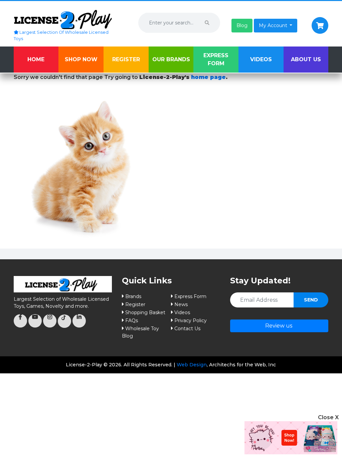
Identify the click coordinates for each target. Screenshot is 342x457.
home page (208, 77)
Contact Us (187, 329)
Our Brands (171, 59)
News (181, 304)
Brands (133, 296)
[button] (241, 25)
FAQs (131, 320)
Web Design (192, 365)
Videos (261, 59)
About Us (306, 59)
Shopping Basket (145, 312)
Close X (328, 417)
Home (35, 59)
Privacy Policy (190, 320)
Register (126, 59)
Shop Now (81, 59)
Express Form (215, 59)
